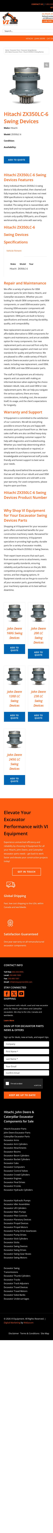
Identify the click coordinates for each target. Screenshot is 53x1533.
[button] (46, 65)
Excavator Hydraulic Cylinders (18, 1189)
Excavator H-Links (12, 1186)
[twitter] (14, 994)
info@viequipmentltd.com (20, 982)
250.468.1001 (13, 978)
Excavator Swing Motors (15, 1257)
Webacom (28, 1322)
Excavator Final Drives (14, 1182)
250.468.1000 (15, 975)
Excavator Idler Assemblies (17, 1204)
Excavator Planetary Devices (17, 1219)
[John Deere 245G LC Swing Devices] (14, 730)
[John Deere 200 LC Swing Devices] (38, 604)
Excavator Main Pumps (15, 1211)
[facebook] (7, 994)
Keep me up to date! (22, 1095)
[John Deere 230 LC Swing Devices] (38, 667)
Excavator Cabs (11, 1163)
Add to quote (16, 159)
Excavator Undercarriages (16, 1298)
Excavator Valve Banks (14, 1294)
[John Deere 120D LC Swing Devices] (14, 667)
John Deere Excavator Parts (17, 1132)
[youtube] (21, 994)
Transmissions (11, 1272)
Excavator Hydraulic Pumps (17, 1200)
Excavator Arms (11, 1140)
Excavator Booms (12, 1151)
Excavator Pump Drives (15, 1234)
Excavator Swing (12, 1268)
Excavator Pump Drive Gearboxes (20, 1230)
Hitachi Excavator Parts (15, 1128)
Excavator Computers (14, 1167)
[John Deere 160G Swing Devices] (14, 604)
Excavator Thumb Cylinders (17, 1275)
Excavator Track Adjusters (16, 1283)
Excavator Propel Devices (16, 1223)
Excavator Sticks (11, 1242)
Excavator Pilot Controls (15, 1215)
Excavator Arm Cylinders (16, 1144)
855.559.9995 (17, 972)
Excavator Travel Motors (15, 1291)
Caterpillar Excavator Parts (17, 1136)
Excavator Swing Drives (15, 1250)
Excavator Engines (12, 1178)
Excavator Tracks (12, 1279)
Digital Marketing (12, 1322)
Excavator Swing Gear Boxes (17, 1253)
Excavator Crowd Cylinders (17, 1174)
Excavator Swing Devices (16, 1246)
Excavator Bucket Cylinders (17, 1159)
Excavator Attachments (15, 1147)
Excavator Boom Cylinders (16, 1155)
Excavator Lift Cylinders (15, 1208)
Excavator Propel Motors (16, 1227)
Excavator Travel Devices (16, 1287)
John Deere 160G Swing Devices (14, 633)
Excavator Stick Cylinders (16, 1238)
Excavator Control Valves (16, 1170)
